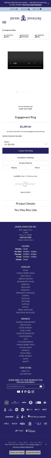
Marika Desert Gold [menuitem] (26, 273)
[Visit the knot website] (14, 423)
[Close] (48, 3)
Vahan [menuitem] (25, 358)
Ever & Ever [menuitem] (25, 330)
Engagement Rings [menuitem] (25, 281)
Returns (37, 168)
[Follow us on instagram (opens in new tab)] (33, 391)
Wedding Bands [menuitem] (25, 278)
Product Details (25, 203)
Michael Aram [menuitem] (25, 347)
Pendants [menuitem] (25, 290)
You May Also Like (25, 210)
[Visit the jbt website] (44, 409)
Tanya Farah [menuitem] (25, 353)
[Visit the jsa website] (37, 416)
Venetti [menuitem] (25, 361)
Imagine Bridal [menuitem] (25, 336)
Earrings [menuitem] (26, 284)
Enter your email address (25, 382)
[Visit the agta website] (24, 402)
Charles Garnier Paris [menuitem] (25, 322)
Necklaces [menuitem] (25, 287)
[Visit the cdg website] (16, 409)
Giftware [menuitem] (25, 301)
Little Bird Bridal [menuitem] (25, 342)
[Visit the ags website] (15, 402)
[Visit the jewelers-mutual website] (9, 416)
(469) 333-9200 (25, 108)
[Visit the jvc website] (6, 423)
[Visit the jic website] (17, 416)
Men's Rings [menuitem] (25, 276)
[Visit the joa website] (23, 416)
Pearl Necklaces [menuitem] (25, 309)
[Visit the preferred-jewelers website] (38, 423)
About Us (25, 371)
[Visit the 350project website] (6, 402)
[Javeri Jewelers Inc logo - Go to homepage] (25, 17)
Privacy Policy (34, 444)
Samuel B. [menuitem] (25, 350)
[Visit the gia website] (29, 409)
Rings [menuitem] (25, 270)
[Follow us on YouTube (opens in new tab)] (18, 391)
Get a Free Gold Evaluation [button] (32, 4)
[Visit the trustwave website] (30, 431)
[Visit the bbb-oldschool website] (44, 402)
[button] (13, 9)
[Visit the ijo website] (37, 409)
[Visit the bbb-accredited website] (38, 402)
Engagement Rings (10, 30)
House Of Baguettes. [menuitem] (25, 333)
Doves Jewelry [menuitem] (25, 327)
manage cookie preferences (23, 447)
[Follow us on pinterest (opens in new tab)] (25, 391)
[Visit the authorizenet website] (30, 402)
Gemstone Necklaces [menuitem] (25, 312)
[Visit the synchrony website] (19, 431)
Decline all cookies (17, 452)
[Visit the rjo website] (45, 423)
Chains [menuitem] (26, 307)
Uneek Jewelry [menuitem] (25, 356)
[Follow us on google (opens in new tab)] (29, 391)
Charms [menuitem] (25, 295)
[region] (25, 74)
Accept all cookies (33, 452)
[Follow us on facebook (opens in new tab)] (22, 391)
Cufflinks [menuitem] (25, 298)
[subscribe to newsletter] (41, 386)
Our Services (25, 374)
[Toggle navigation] (4, 23)
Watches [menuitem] (25, 304)
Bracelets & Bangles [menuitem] (25, 293)
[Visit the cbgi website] (10, 409)
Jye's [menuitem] (25, 339)
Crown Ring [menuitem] (25, 325)
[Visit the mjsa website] (22, 423)
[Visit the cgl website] (22, 409)
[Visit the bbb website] (5, 409)
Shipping (14, 168)
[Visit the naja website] (30, 423)
